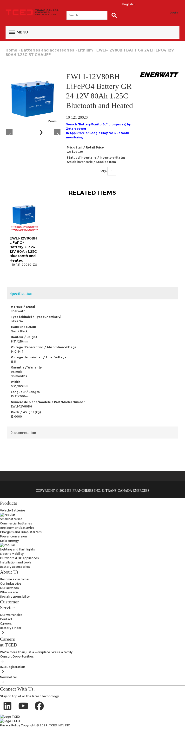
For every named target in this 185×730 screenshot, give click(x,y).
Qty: (103, 171)
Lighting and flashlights (17, 549)
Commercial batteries (16, 523)
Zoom (52, 121)
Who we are (9, 592)
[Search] (113, 15)
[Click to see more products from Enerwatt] (159, 75)
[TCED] (32, 12)
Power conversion (13, 536)
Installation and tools (15, 562)
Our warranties (11, 615)
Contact (6, 619)
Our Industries (10, 583)
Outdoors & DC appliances (19, 558)
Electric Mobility (12, 554)
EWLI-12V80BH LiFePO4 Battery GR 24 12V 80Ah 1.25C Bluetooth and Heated (23, 249)
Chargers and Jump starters (21, 532)
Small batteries (11, 519)
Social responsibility (15, 596)
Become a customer (15, 579)
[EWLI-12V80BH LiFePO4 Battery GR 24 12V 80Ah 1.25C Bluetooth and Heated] (33, 74)
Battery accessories (15, 566)
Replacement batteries (17, 528)
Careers (6, 623)
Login (174, 12)
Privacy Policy (10, 725)
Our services (9, 588)
